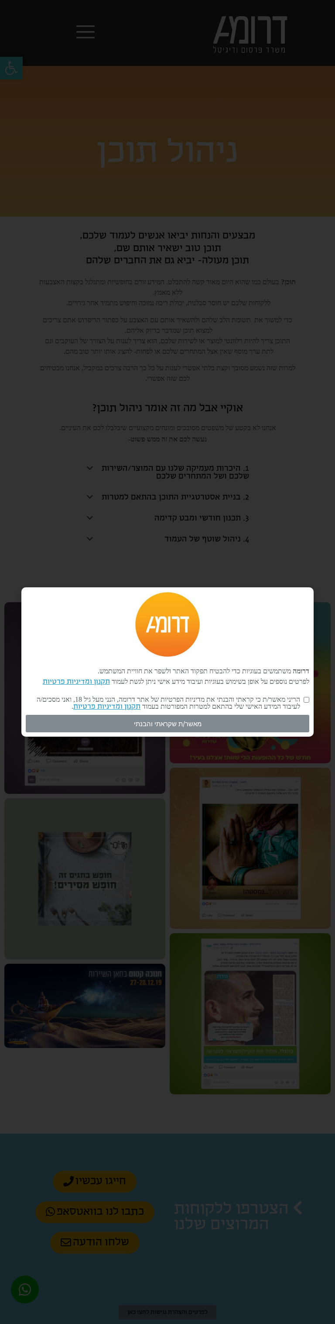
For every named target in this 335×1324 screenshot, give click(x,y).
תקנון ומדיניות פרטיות (76, 682)
